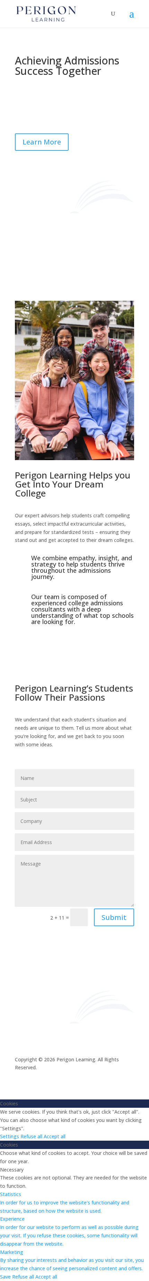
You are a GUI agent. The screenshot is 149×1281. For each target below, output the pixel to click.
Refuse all (32, 1136)
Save (6, 1276)
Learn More (42, 142)
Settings (10, 1136)
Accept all (54, 1136)
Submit (114, 917)
